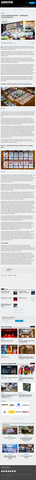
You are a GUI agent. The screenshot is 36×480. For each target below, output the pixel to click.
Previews (3, 13)
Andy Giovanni (21, 343)
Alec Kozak (21, 293)
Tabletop (15, 275)
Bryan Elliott (4, 342)
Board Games (10, 275)
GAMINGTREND (5, 478)
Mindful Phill (4, 19)
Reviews (2, 376)
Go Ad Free (20, 9)
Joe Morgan (4, 307)
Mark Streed (27, 441)
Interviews (21, 393)
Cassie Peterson (21, 359)
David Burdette (4, 293)
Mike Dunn (10, 439)
